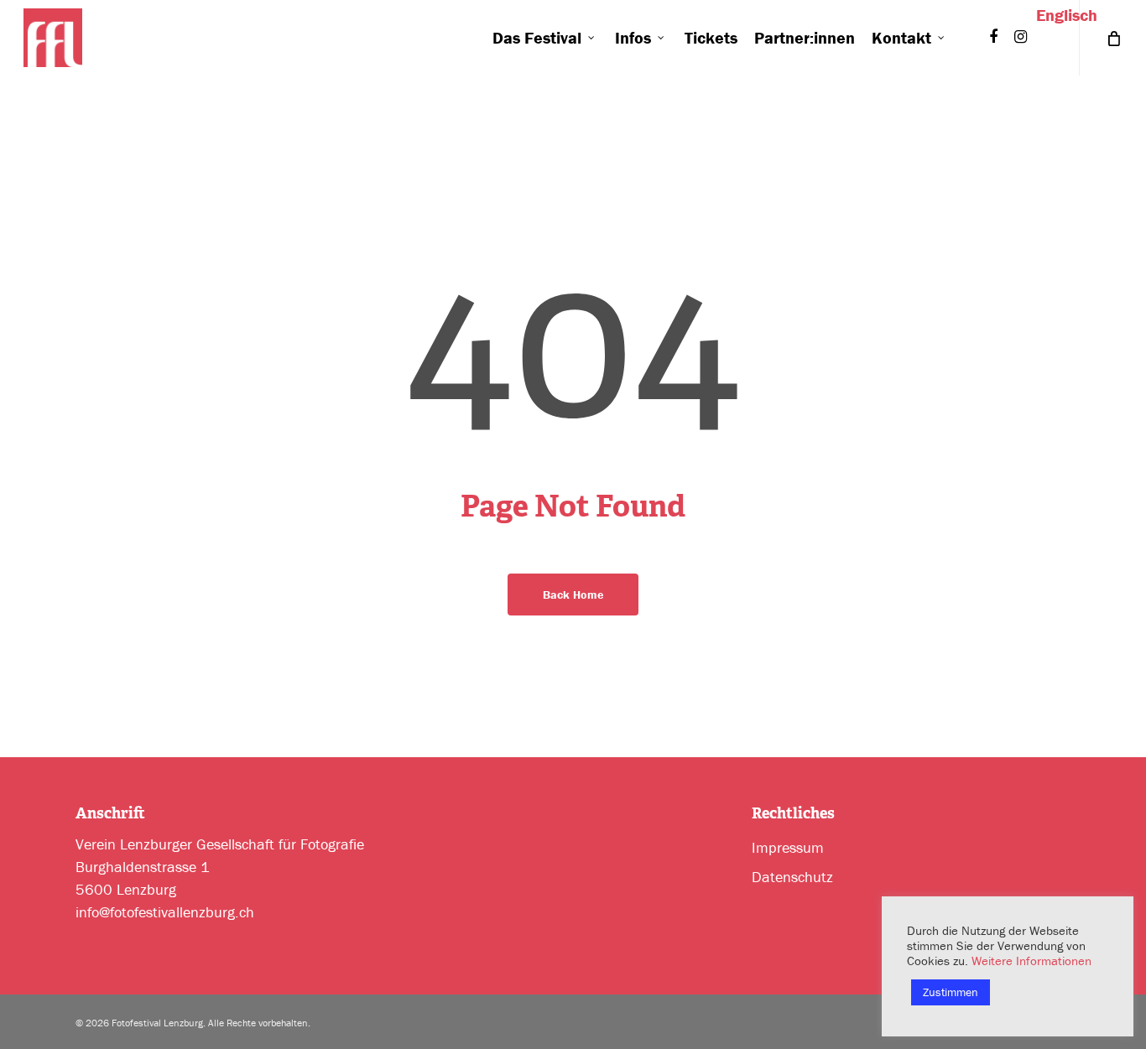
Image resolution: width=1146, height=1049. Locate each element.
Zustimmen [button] (950, 992)
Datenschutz (792, 876)
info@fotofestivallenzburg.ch (165, 912)
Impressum (788, 847)
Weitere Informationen (1031, 961)
